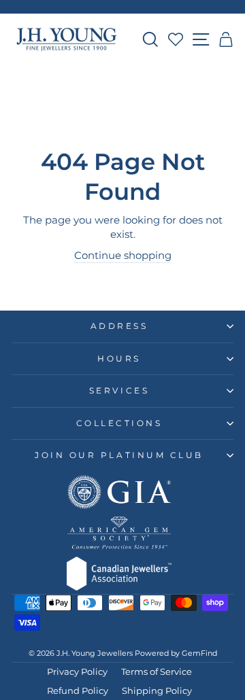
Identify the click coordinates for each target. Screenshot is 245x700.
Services (119, 391)
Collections (119, 423)
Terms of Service (156, 672)
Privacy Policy (77, 672)
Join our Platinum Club (119, 455)
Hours (119, 359)
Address (119, 326)
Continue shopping (123, 255)
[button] (226, 39)
